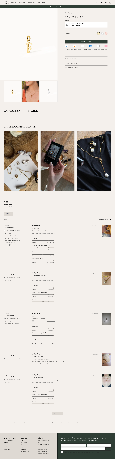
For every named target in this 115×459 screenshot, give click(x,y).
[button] (70, 13)
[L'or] (98, 33)
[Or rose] (106, 33)
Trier (96, 219)
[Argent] (102, 33)
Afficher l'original (51, 233)
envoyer (108, 449)
